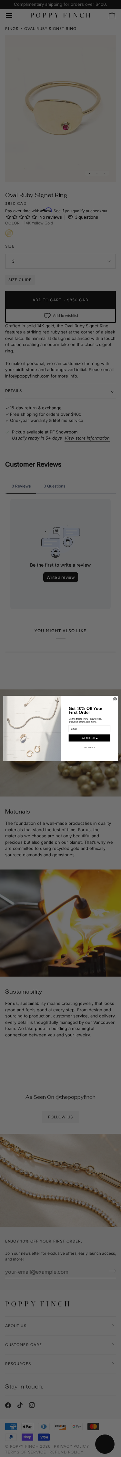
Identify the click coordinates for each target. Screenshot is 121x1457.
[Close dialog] (114, 699)
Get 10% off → (89, 738)
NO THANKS (89, 747)
